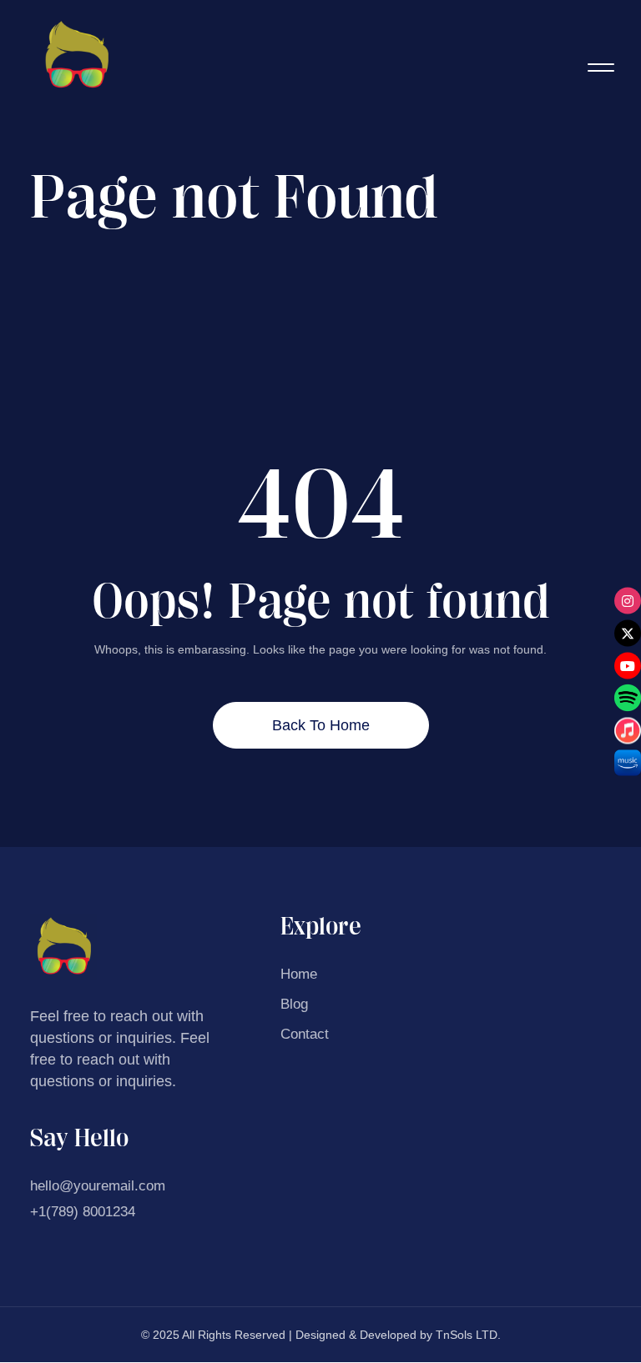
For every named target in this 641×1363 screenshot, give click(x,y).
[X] (627, 632)
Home (298, 974)
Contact (304, 1034)
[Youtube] (627, 665)
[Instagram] (627, 600)
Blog (294, 1004)
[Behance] (627, 697)
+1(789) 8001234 (82, 1212)
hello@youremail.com (97, 1186)
